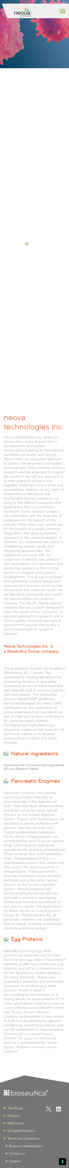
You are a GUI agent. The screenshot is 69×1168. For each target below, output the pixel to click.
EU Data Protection (21, 1131)
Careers (15, 1161)
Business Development (26, 1146)
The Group (15, 1108)
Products (13, 1116)
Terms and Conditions (23, 1138)
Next (63, 315)
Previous (5, 315)
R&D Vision (15, 1123)
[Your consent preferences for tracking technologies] (62, 1161)
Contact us (17, 1153)
